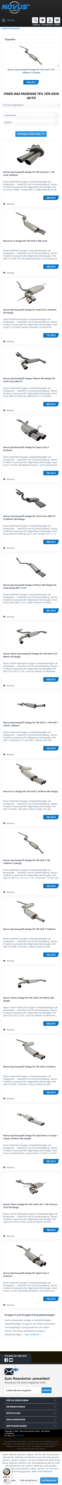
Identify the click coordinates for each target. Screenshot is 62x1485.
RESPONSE (19, 1435)
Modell (8, 122)
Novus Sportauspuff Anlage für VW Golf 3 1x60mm (29, 929)
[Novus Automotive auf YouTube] (11, 1360)
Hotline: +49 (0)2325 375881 (46, 24)
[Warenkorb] (57, 20)
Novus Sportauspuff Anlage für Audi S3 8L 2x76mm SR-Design (29, 311)
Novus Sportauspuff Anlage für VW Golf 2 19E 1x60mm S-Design (31, 71)
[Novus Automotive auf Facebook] (7, 1360)
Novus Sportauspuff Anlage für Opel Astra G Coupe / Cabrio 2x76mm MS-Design (30, 1137)
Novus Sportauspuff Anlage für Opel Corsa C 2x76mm (26, 449)
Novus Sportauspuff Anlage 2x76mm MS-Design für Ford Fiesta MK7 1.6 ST (29, 586)
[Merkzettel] (42, 20)
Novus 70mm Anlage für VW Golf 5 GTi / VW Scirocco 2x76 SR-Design (30, 1206)
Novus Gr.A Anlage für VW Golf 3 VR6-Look (25, 240)
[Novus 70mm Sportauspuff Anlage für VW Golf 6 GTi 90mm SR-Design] (31, 636)
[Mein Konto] (50, 20)
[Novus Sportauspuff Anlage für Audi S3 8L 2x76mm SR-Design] (31, 292)
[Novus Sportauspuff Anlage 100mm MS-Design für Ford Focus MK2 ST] (31, 361)
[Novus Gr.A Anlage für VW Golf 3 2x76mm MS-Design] (31, 774)
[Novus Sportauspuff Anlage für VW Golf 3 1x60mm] (31, 911)
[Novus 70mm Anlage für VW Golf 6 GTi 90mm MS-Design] (31, 980)
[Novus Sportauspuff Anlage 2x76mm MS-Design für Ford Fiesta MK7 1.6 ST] (31, 567)
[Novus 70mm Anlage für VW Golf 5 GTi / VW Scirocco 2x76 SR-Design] (31, 1187)
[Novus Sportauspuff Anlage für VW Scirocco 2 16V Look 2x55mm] (31, 154)
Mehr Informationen (42, 1471)
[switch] (6, 1480)
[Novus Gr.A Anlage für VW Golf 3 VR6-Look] (31, 223)
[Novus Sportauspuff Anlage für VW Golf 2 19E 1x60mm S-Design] (31, 55)
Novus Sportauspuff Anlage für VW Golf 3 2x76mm (29, 1066)
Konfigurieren (49, 1480)
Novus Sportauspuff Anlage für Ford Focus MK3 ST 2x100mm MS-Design (29, 517)
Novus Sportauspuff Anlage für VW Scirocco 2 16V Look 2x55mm (29, 173)
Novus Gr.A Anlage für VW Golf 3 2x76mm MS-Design (30, 791)
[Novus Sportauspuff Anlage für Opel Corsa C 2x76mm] (31, 430)
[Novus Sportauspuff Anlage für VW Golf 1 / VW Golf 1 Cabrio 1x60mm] (31, 705)
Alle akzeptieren (28, 1480)
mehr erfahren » (32, 1334)
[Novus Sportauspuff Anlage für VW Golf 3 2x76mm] (31, 1049)
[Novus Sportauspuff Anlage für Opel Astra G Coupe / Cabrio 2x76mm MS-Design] (31, 1118)
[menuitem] (8, 20)
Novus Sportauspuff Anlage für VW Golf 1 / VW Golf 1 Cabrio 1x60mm (30, 724)
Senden (46, 1390)
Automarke (10, 115)
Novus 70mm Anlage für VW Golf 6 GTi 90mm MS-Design (29, 999)
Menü (10, 20)
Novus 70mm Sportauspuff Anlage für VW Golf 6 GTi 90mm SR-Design (30, 655)
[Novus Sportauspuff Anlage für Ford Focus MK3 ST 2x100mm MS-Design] (31, 499)
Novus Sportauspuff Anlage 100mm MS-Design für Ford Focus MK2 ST (29, 380)
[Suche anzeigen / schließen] (35, 20)
